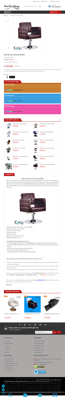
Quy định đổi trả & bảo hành (11, 363)
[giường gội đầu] (20, 273)
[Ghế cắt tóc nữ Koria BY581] (35, 158)
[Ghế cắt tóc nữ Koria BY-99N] (8, 158)
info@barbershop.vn (43, 364)
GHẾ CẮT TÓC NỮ (13, 62)
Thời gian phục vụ (9, 370)
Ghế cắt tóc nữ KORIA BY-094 (20, 164)
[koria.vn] (43, 273)
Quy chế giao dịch (39, 348)
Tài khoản (45, 1)
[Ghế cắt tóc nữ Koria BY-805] (35, 125)
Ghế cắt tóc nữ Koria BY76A (47, 148)
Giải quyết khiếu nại (9, 361)
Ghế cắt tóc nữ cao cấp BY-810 (21, 132)
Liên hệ (6, 350)
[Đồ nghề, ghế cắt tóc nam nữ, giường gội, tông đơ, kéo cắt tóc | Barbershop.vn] (12, 6)
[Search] (39, 6)
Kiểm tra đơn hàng (56, 1)
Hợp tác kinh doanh (39, 350)
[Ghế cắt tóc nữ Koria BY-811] (8, 125)
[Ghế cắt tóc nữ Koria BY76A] (35, 150)
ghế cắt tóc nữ (19, 243)
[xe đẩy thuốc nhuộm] (30, 273)
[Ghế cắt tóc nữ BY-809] (8, 142)
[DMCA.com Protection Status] (39, 366)
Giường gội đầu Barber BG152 (32, 313)
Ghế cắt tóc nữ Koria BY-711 (11, 313)
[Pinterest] (35, 324)
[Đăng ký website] (40, 372)
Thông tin (9, 174)
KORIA (11, 57)
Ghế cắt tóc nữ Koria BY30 (46, 132)
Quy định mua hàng (9, 365)
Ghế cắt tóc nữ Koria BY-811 (20, 124)
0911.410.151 (17, 111)
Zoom (44, 49)
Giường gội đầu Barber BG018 (52, 313)
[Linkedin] (45, 324)
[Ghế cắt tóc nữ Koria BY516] (35, 142)
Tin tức (6, 345)
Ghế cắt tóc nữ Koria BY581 (47, 156)
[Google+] (30, 324)
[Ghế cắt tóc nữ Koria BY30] (35, 133)
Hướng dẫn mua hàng (40, 341)
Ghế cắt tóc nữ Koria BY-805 (47, 124)
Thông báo (7, 348)
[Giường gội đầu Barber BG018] (52, 304)
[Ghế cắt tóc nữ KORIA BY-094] (8, 166)
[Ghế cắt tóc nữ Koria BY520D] (35, 166)
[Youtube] (25, 324)
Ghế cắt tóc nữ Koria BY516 (47, 140)
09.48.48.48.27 (56, 7)
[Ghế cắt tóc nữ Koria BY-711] (12, 304)
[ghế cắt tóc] (12, 273)
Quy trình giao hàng (39, 345)
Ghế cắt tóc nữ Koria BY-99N (20, 156)
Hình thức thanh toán (39, 343)
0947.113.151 (17, 101)
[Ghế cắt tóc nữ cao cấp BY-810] (8, 133)
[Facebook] (19, 324)
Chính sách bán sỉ (39, 352)
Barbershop (31, 183)
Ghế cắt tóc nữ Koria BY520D (47, 164)
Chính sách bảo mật (9, 359)
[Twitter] (40, 324)
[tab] (9, 174)
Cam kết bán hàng (9, 343)
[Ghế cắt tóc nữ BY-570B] (8, 150)
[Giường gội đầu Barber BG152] (32, 304)
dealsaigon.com (51, 274)
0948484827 (43, 362)
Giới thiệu (7, 341)
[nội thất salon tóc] (40, 271)
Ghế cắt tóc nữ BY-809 (18, 140)
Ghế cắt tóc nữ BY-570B (19, 148)
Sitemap (7, 352)
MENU (8, 12)
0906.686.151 (50, 362)
